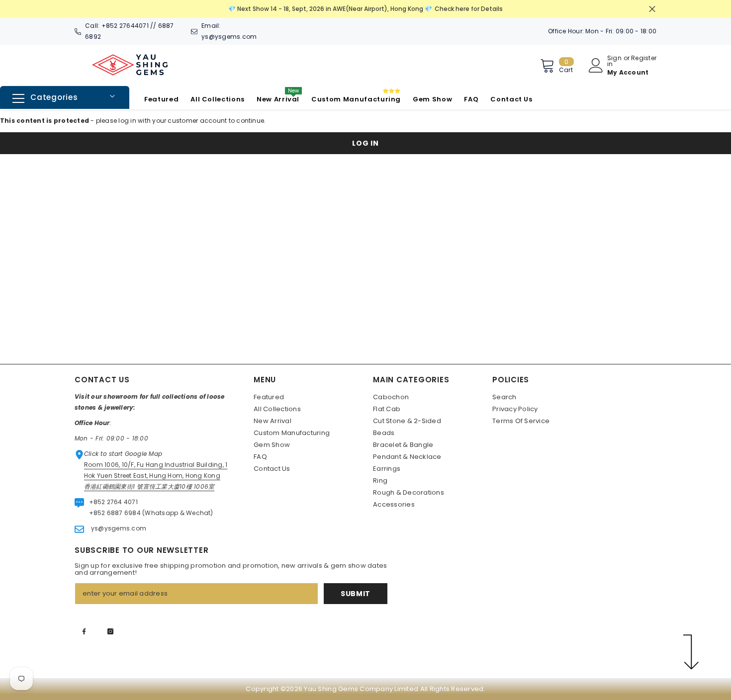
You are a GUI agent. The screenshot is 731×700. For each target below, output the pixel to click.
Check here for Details (469, 8)
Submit (355, 594)
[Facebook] (84, 631)
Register (643, 58)
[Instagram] (110, 631)
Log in (365, 143)
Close (652, 9)
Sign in (614, 61)
